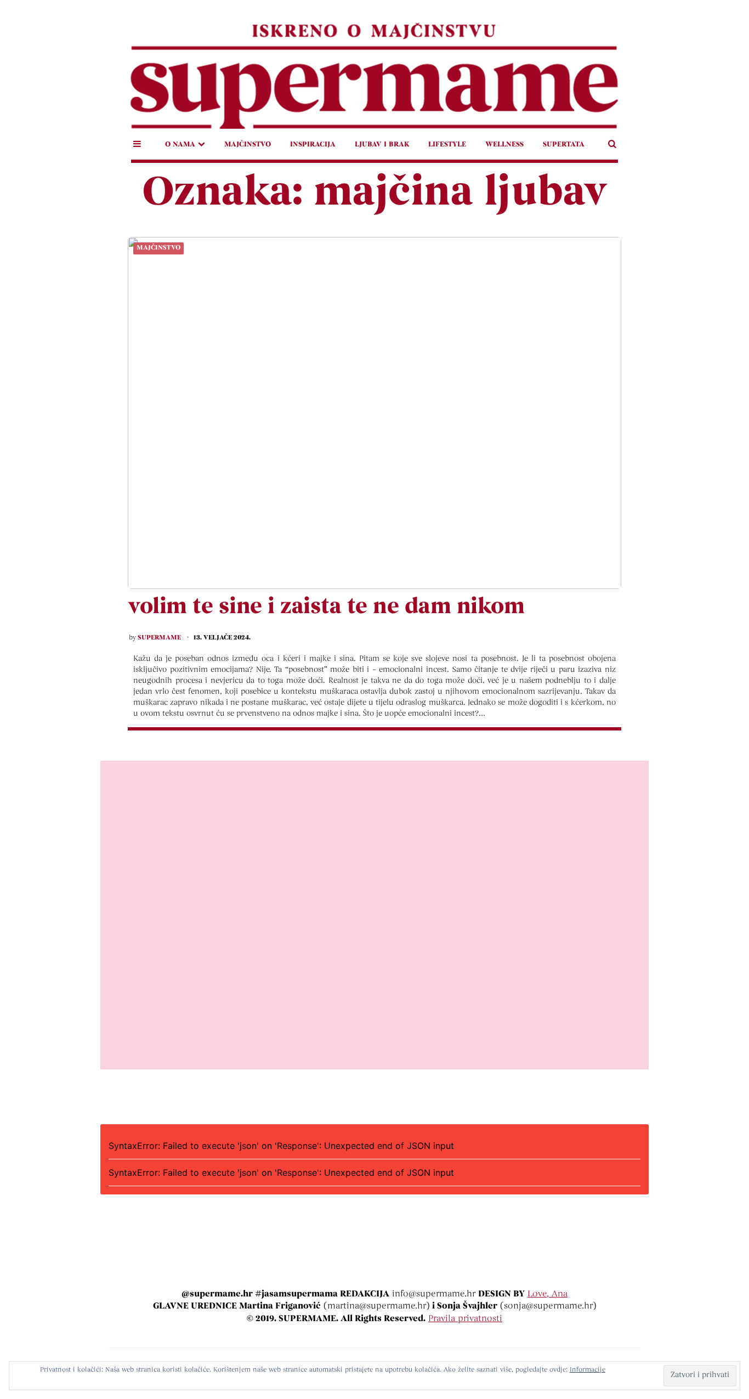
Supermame (159, 638)
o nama (180, 144)
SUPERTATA (564, 144)
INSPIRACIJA (313, 144)
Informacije (587, 1370)
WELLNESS (504, 144)
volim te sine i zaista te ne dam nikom (326, 608)
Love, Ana (547, 1294)
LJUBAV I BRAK (382, 144)
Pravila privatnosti (465, 1319)
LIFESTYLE (447, 144)
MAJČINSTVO (247, 144)
